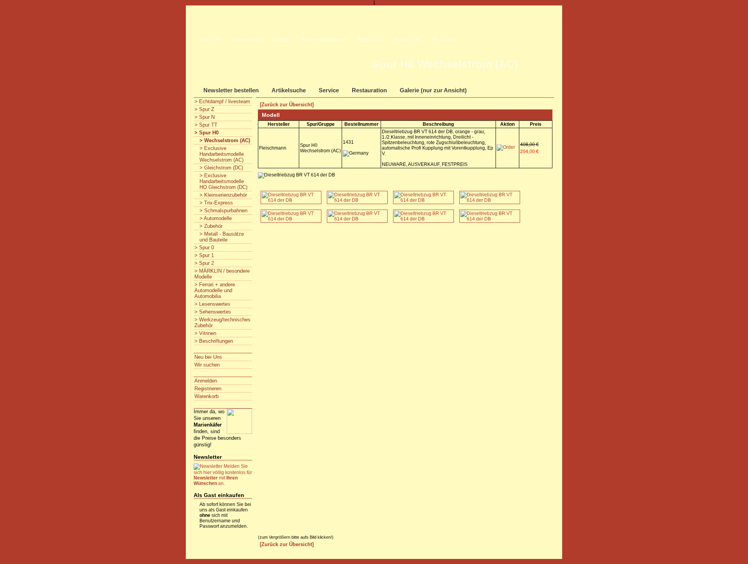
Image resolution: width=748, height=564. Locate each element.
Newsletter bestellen (231, 90)
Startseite (211, 39)
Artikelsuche (289, 90)
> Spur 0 (204, 247)
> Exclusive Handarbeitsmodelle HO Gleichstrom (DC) (223, 181)
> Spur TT (205, 125)
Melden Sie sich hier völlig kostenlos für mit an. (223, 475)
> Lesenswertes (212, 304)
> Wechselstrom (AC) (224, 140)
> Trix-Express (216, 203)
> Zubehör (210, 226)
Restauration (369, 90)
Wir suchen (443, 39)
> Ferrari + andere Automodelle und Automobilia (214, 290)
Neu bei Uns (407, 39)
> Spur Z (204, 109)
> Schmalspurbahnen (223, 210)
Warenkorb (206, 396)
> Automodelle (215, 218)
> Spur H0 (206, 133)
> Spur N (204, 117)
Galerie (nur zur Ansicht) (433, 90)
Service (329, 90)
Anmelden (205, 381)
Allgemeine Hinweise (324, 39)
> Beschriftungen (213, 341)
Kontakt (282, 39)
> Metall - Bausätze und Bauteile (221, 237)
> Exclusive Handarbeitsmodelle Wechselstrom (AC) (221, 154)
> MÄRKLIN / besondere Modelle (222, 274)
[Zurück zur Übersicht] (287, 105)
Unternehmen (247, 39)
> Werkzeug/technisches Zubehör (222, 322)
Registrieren (207, 388)
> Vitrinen (205, 333)
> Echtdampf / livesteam (222, 101)
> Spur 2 (204, 263)
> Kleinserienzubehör (223, 195)
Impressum (370, 39)
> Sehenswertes (212, 312)
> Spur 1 (204, 255)
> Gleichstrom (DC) (221, 168)
